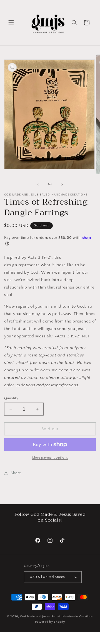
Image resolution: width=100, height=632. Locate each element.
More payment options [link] (50, 457)
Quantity (11, 398)
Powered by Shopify (50, 621)
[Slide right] (62, 184)
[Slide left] (38, 184)
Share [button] (16, 473)
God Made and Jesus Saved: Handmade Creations (56, 616)
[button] (11, 23)
